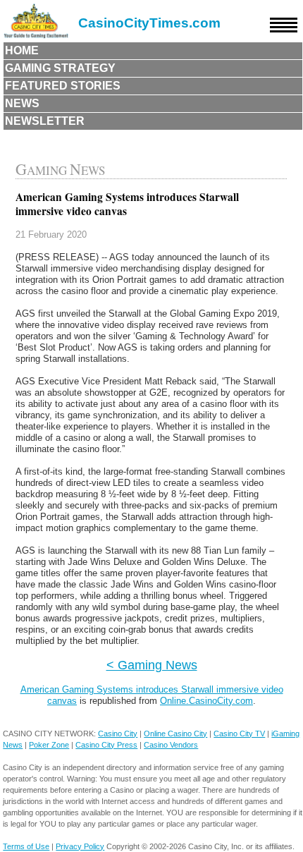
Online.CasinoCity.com (206, 700)
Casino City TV (239, 733)
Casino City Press (106, 745)
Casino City (117, 733)
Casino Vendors (171, 745)
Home (22, 50)
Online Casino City (175, 733)
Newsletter (45, 121)
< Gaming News (151, 664)
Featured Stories (62, 86)
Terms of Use (26, 846)
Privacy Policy (80, 846)
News (22, 103)
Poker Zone (49, 745)
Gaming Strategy (60, 68)
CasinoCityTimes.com (149, 23)
